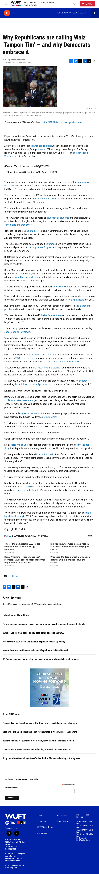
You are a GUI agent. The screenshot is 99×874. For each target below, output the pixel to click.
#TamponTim (11, 166)
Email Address (11, 787)
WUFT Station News (45, 827)
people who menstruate (65, 286)
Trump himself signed (41, 247)
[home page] (16, 819)
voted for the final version (28, 277)
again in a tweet (29, 413)
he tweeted (82, 380)
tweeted (42, 149)
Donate (89, 4)
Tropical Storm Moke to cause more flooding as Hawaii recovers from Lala (37, 749)
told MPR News (76, 299)
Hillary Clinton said (44, 454)
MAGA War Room (53, 315)
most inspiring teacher (49, 367)
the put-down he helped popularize (32, 384)
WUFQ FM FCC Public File (84, 835)
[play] (7, 13)
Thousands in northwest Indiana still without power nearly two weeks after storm (40, 723)
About (39, 816)
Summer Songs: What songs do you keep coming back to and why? (33, 632)
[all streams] (95, 13)
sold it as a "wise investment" (19, 400)
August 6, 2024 (49, 172)
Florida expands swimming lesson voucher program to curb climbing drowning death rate (44, 624)
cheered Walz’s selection (44, 354)
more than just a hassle (27, 490)
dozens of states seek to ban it (64, 361)
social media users (20, 444)
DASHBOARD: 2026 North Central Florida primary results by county (34, 641)
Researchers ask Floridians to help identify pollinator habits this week (35, 650)
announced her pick (42, 145)
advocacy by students (58, 217)
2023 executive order (26, 358)
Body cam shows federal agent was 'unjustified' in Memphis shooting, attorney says (41, 758)
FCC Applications (83, 840)
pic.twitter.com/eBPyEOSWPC (34, 166)
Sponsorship (62, 816)
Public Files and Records (82, 816)
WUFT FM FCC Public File (84, 823)
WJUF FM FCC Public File (84, 831)
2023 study (25, 486)
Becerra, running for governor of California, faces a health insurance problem (38, 740)
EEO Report (81, 838)
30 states (51, 244)
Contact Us (41, 821)
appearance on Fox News (17, 332)
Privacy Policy (62, 821)
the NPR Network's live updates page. (63, 122)
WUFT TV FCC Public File (84, 827)
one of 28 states (33, 230)
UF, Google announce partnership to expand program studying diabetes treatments (41, 659)
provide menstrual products (46, 198)
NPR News (15, 576)
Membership (42, 833)
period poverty (49, 417)
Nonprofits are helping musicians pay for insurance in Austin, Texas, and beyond (40, 731)
